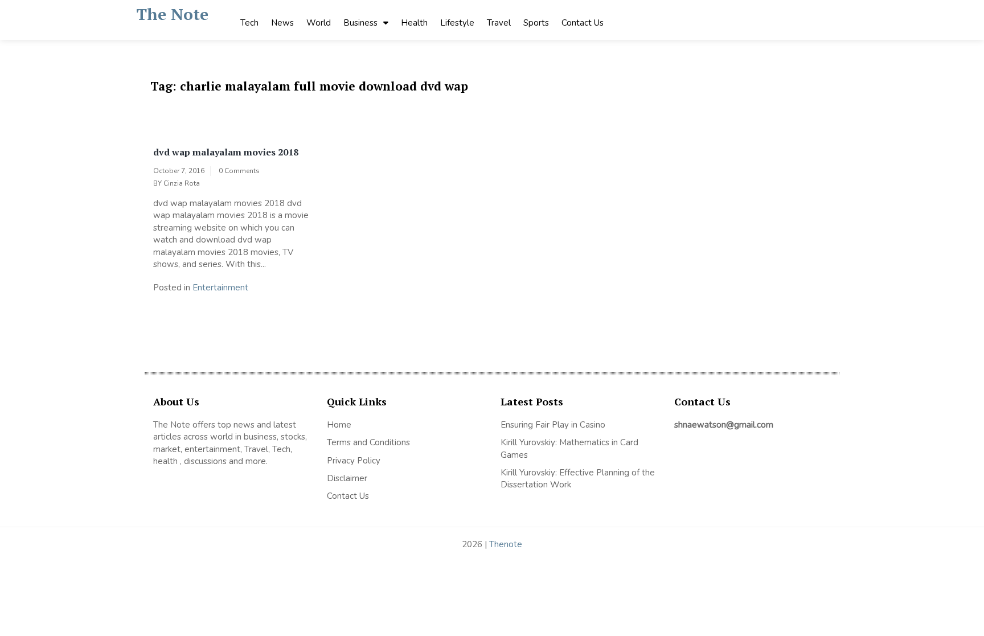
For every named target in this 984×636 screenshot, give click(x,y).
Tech (249, 22)
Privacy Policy (353, 460)
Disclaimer (347, 478)
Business (360, 22)
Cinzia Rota (181, 183)
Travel (499, 22)
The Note (172, 13)
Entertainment (220, 287)
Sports (536, 22)
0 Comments (239, 170)
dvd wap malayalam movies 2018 (225, 152)
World (318, 22)
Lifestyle (457, 22)
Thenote (505, 544)
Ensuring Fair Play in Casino (553, 424)
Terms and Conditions (368, 442)
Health (414, 22)
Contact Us (582, 22)
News (282, 22)
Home (339, 424)
